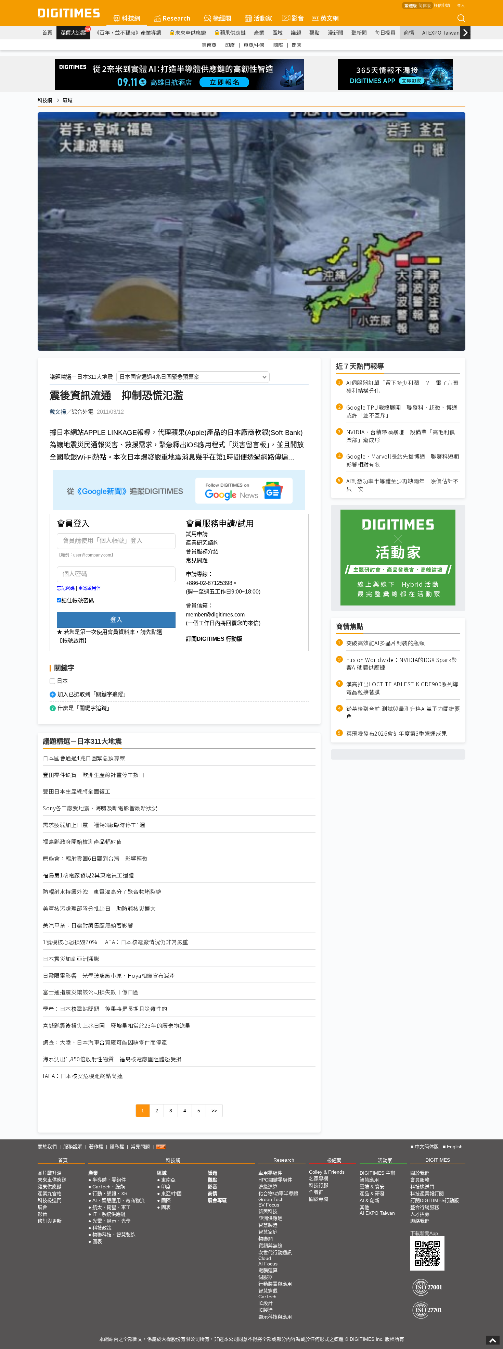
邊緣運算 (268, 1186)
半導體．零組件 (109, 1180)
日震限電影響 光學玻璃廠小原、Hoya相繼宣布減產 (109, 975)
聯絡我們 (419, 1221)
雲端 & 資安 (372, 1186)
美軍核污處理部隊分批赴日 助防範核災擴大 (99, 908)
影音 (295, 17)
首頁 (47, 32)
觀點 (314, 32)
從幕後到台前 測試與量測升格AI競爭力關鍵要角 (403, 713)
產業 (259, 32)
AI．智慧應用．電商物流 (118, 1200)
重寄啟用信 (89, 588)
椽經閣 (222, 17)
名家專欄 (318, 1178)
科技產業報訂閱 (427, 1193)
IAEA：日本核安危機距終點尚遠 (82, 1076)
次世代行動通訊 (275, 1252)
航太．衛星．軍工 (111, 1207)
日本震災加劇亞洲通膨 (71, 959)
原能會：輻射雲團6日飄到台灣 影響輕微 (95, 858)
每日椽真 (385, 32)
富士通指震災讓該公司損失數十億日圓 (91, 992)
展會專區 (217, 1200)
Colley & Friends (327, 1172)
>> (214, 1110)
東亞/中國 (254, 44)
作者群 (316, 1192)
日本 (62, 681)
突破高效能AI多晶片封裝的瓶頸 (385, 643)
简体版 (424, 5)
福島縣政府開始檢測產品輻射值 (82, 842)
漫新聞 (335, 32)
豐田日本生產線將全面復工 (77, 791)
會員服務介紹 (202, 551)
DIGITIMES (437, 1160)
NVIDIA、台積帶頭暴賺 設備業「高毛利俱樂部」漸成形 (400, 436)
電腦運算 (268, 1270)
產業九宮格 (50, 1193)
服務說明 (72, 1146)
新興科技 (268, 1211)
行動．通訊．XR (110, 1193)
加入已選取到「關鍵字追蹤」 (93, 694)
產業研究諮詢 (202, 543)
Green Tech (271, 1199)
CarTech (267, 1296)
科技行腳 (318, 1185)
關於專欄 (318, 1199)
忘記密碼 (66, 588)
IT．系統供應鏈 (109, 1214)
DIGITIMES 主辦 (377, 1173)
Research (177, 17)
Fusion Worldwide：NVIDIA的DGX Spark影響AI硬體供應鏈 (401, 663)
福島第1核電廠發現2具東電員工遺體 (88, 875)
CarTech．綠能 (108, 1186)
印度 (230, 44)
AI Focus (268, 1263)
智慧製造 (268, 1225)
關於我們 (47, 1146)
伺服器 (265, 1277)
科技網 (131, 17)
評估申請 (442, 5)
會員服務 (419, 1180)
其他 (364, 1207)
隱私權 (117, 1146)
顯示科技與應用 (275, 1317)
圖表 (296, 44)
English (455, 1146)
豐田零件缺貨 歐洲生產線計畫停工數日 (93, 775)
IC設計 (265, 1303)
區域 (277, 32)
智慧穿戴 (268, 1291)
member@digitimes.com (215, 614)
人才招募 (419, 1214)
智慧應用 (369, 1180)
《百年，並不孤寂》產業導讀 (127, 32)
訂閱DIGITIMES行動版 (434, 1200)
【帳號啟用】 (73, 641)
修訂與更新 (50, 1221)
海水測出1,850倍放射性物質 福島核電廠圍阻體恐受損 (112, 1059)
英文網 (329, 17)
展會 (42, 1207)
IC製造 (265, 1310)
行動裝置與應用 (275, 1284)
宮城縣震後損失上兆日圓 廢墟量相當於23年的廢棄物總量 (117, 1025)
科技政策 (102, 1228)
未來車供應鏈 (190, 32)
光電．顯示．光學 (111, 1221)
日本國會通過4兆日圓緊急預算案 (84, 758)
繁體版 (410, 5)
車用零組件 (270, 1173)
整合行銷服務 (424, 1207)
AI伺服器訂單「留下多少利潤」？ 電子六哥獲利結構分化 (402, 387)
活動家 (263, 17)
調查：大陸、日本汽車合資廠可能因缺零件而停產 (105, 1042)
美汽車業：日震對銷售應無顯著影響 (88, 925)
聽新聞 (359, 32)
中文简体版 (427, 1146)
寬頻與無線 (270, 1245)
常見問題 (197, 560)
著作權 (96, 1146)
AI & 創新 (369, 1200)
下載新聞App (424, 1233)
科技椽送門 (50, 1200)
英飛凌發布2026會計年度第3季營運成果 (396, 733)
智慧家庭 (268, 1232)
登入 (461, 5)
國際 (278, 44)
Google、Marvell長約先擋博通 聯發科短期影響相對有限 (402, 460)
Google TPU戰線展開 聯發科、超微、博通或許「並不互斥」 (401, 411)
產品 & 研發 (372, 1193)
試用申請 (197, 534)
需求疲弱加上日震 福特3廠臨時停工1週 (94, 825)
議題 (296, 32)
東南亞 (209, 44)
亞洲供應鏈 (270, 1218)
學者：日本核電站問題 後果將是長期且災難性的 (105, 1009)
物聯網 (265, 1238)
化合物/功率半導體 (278, 1193)
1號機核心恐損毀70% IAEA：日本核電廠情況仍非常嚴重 (116, 942)
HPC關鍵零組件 (275, 1180)
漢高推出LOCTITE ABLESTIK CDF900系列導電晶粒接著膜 (402, 688)
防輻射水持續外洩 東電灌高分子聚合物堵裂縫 (102, 892)
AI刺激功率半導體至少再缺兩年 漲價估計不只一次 (402, 485)
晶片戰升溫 (50, 1173)
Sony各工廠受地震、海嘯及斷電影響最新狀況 (100, 808)
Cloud (264, 1258)
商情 (409, 32)
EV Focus (268, 1205)
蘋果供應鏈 (233, 32)
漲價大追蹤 (75, 31)
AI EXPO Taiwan (441, 32)
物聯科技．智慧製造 (114, 1234)
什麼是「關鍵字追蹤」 (84, 708)
